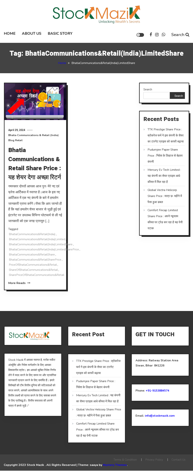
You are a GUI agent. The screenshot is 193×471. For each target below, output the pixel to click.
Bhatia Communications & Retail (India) (33, 135)
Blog (11, 140)
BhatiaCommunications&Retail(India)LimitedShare (41, 244)
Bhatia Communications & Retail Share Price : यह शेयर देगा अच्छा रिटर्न (34, 164)
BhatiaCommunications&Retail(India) (32, 234)
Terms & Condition (125, 459)
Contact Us (178, 459)
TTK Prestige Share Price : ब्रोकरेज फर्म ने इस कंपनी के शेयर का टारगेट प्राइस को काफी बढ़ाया (166, 135)
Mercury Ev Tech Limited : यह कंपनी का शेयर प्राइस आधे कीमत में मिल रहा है (164, 176)
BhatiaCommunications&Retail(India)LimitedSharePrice (44, 249)
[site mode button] (140, 35)
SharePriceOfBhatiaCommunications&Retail (36, 275)
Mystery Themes (115, 465)
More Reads (17, 283)
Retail (19, 140)
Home (9, 33)
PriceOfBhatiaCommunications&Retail (33, 265)
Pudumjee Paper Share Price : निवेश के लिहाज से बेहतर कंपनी (165, 156)
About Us (31, 33)
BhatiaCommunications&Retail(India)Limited (37, 239)
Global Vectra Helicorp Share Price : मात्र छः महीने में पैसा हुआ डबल (165, 196)
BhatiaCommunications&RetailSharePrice (35, 260)
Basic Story (60, 33)
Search (178, 35)
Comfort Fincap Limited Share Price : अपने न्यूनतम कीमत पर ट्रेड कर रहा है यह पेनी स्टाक (165, 219)
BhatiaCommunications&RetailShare (32, 254)
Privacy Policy (154, 459)
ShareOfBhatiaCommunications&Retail (33, 270)
